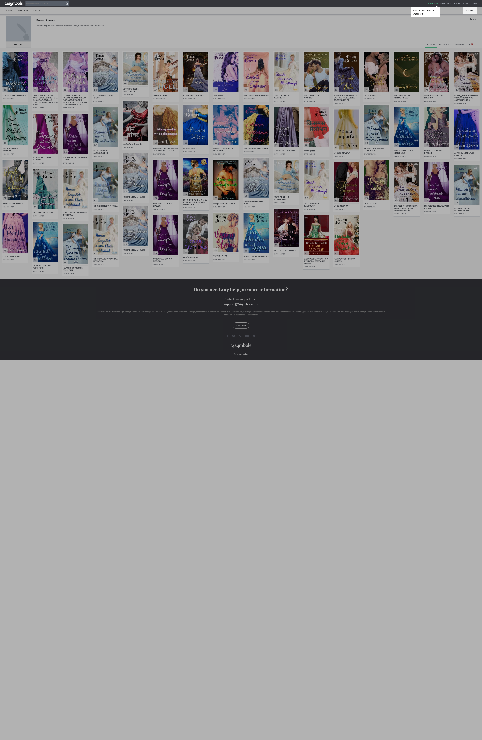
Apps (442, 3)
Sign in (469, 11)
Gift (449, 3)
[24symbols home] (14, 3)
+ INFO (466, 3)
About (457, 3)
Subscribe (433, 3)
